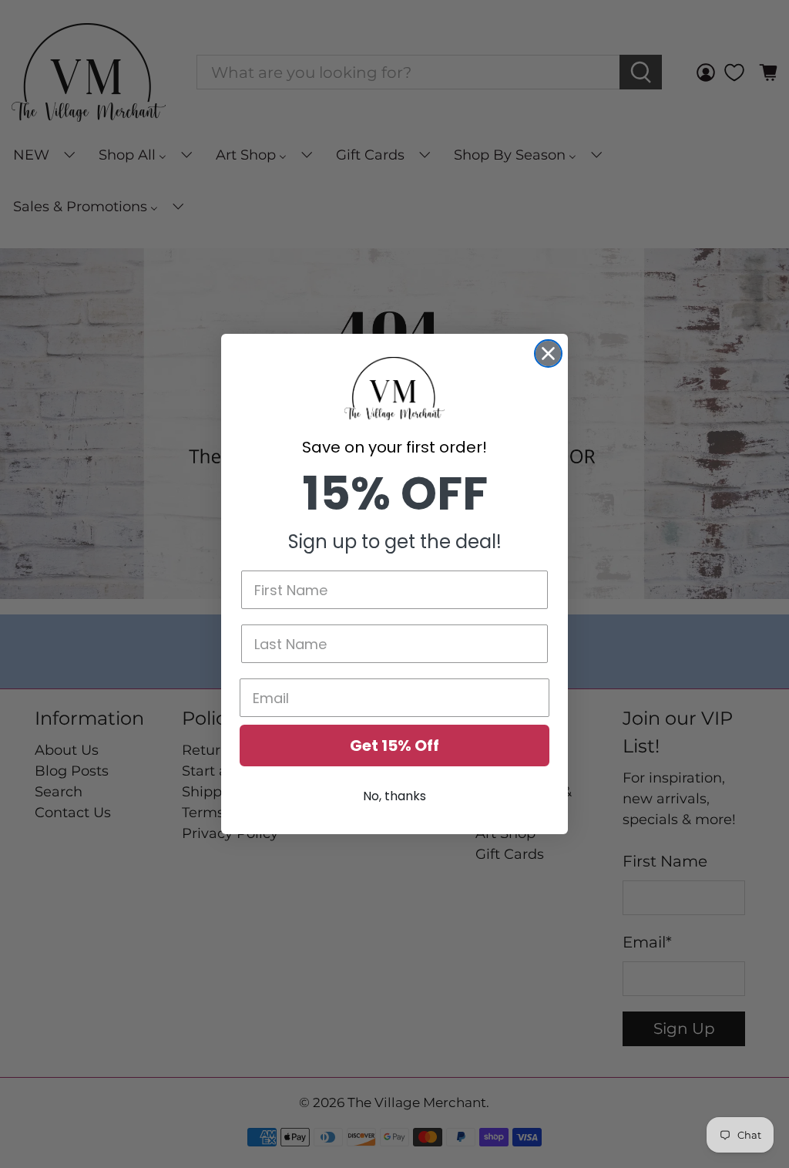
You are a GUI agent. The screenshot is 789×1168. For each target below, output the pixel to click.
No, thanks (394, 796)
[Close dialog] (548, 353)
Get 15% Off (394, 745)
